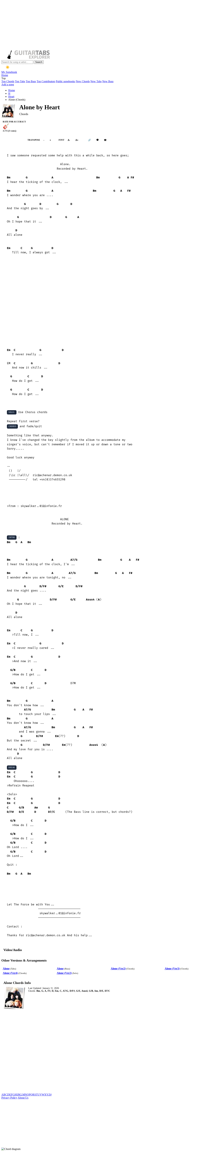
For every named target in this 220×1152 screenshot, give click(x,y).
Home (4, 75)
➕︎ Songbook (13, 140)
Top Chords (7, 81)
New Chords (83, 81)
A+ (76, 140)
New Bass (107, 81)
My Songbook (9, 72)
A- (69, 140)
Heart (11, 96)
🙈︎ (105, 140)
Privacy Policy (9, 1097)
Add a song (7, 84)
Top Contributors (46, 81)
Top (3, 78)
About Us (23, 1097)
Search (38, 62)
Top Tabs (20, 81)
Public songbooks (65, 81)
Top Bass (31, 81)
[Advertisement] (104, 25)
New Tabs (96, 81)
